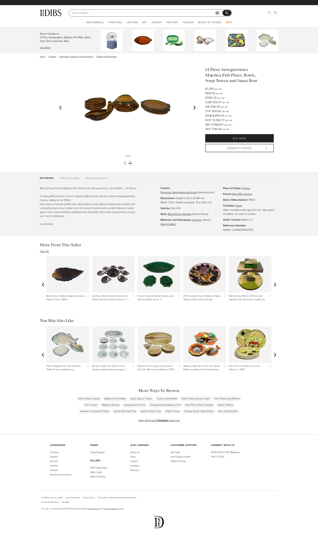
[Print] (130, 163)
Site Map (65, 502)
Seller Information (70, 178)
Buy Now (239, 138)
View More (45, 47)
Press (133, 456)
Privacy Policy (89, 497)
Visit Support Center (181, 456)
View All (44, 251)
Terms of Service (111, 508)
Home (42, 56)
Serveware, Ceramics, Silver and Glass (76, 56)
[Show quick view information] (87, 296)
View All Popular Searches (159, 420)
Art (144, 22)
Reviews (134, 470)
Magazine (225, 452)
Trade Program (97, 452)
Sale (229, 22)
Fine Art (54, 461)
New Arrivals (95, 22)
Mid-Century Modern (179, 214)
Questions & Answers (60, 474)
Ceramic (197, 220)
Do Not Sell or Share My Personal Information (117, 497)
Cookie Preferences (50, 502)
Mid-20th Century (242, 194)
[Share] (125, 163)
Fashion (188, 22)
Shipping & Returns (96, 178)
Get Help (175, 452)
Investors (134, 465)
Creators (54, 470)
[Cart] (275, 12)
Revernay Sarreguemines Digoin (178, 192)
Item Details (47, 178)
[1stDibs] (50, 12)
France (246, 188)
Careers (134, 461)
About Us (135, 452)
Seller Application (99, 467)
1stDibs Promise (178, 461)
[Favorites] (269, 12)
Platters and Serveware (107, 56)
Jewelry (156, 22)
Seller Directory (98, 476)
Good (239, 205)
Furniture (115, 22)
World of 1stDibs (209, 22)
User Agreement (73, 497)
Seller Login (96, 472)
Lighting (132, 22)
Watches (172, 22)
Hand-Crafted (168, 224)
